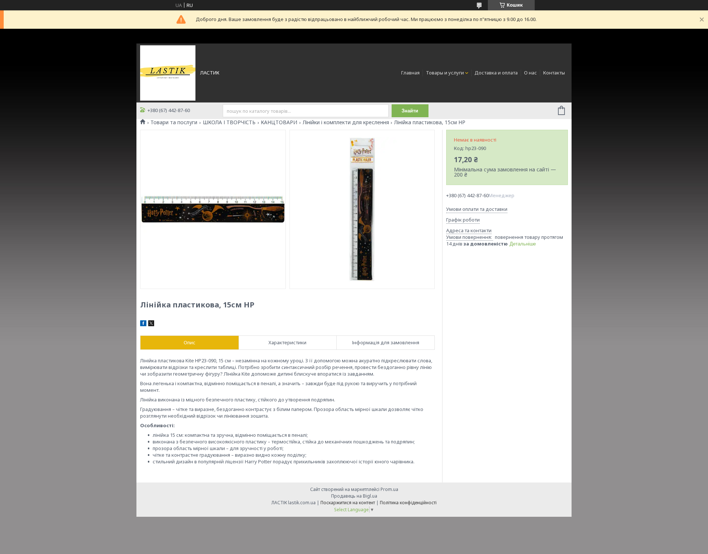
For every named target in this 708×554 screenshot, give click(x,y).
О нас (530, 72)
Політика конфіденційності (408, 502)
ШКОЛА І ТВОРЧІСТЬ (229, 122)
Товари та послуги (173, 122)
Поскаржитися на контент (347, 502)
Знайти (410, 111)
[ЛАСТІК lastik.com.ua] (167, 72)
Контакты (554, 72)
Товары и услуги (445, 72)
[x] (151, 324)
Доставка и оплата (496, 72)
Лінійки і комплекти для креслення (346, 122)
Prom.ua (389, 489)
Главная (410, 72)
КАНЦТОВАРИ (279, 122)
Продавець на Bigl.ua (354, 496)
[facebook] (143, 324)
